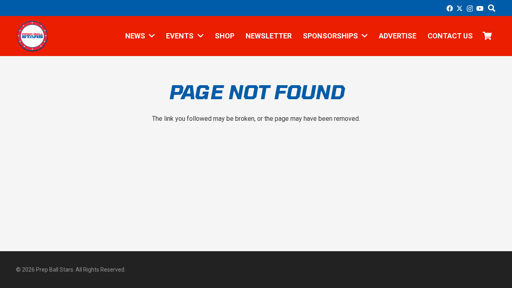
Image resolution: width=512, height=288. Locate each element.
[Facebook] (449, 8)
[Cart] (487, 36)
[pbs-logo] (32, 36)
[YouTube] (480, 8)
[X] (459, 8)
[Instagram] (470, 8)
